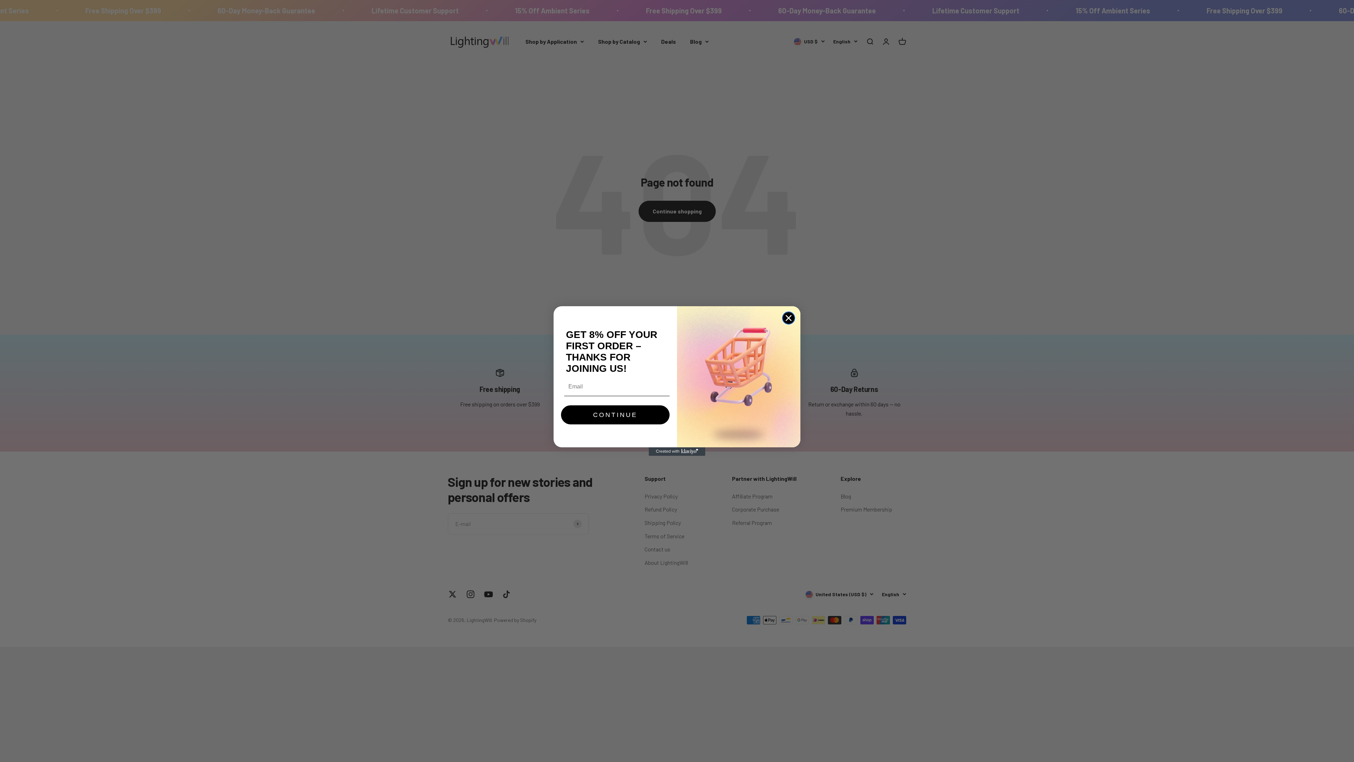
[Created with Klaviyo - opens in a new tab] (677, 451)
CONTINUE (615, 414)
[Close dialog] (788, 318)
